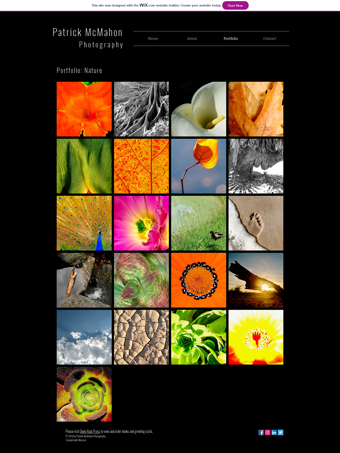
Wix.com (82, 440)
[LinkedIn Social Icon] (274, 432)
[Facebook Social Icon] (261, 432)
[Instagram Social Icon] (267, 432)
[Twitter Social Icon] (280, 432)
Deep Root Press (90, 431)
